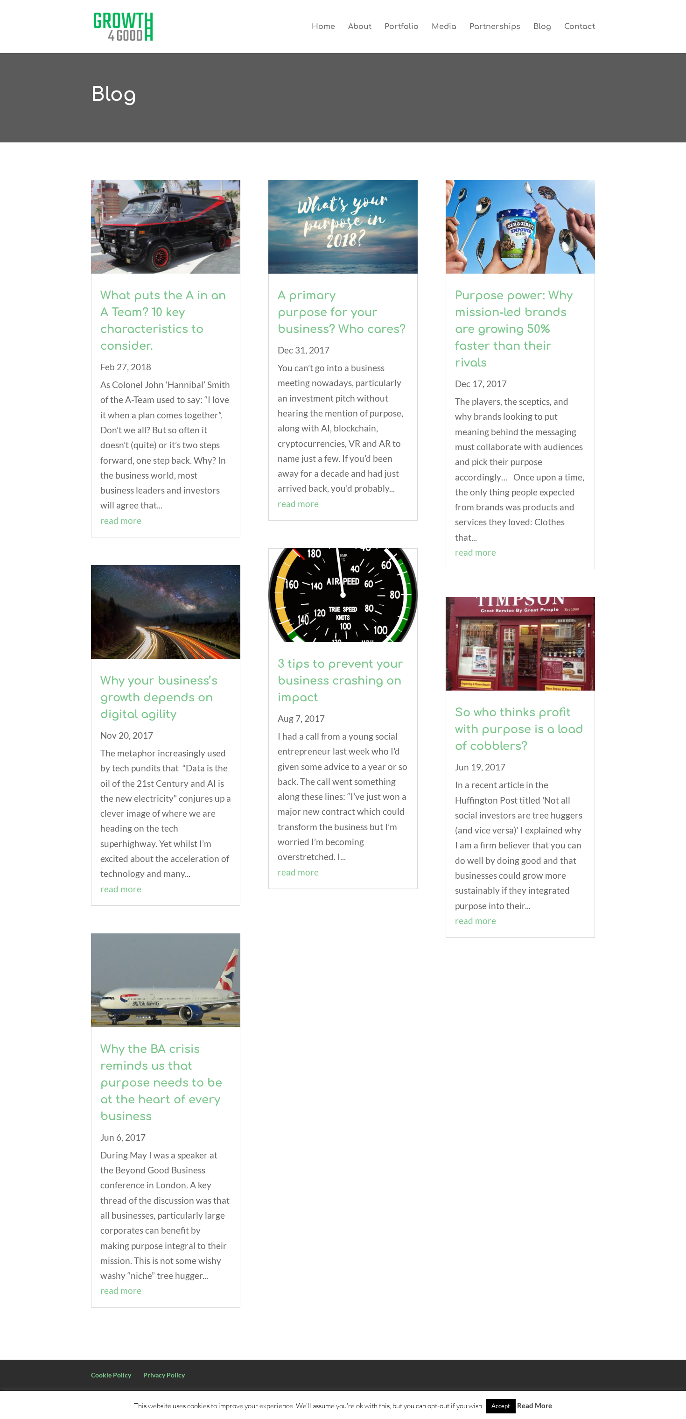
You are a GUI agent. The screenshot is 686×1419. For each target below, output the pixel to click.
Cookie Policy (111, 1375)
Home (323, 27)
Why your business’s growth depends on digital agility (158, 698)
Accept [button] (500, 1406)
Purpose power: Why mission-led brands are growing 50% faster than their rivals (514, 329)
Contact (579, 27)
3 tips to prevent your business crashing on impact (340, 681)
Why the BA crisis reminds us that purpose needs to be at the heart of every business (161, 1083)
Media (444, 27)
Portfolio (402, 27)
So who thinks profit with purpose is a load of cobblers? (519, 729)
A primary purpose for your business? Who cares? (342, 312)
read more (120, 520)
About (359, 27)
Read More (534, 1405)
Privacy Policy (164, 1375)
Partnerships (494, 27)
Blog (542, 27)
